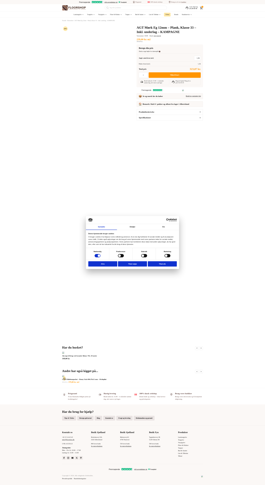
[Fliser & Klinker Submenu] (121, 15)
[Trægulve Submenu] (94, 15)
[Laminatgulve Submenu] (82, 15)
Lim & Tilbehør (153, 14)
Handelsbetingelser (80, 478)
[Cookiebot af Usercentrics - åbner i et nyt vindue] (168, 220)
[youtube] (72, 458)
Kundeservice (186, 14)
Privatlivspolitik (67, 478)
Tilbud (180, 456)
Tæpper (127, 14)
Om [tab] (163, 227)
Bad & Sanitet (139, 14)
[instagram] (68, 458)
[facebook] (64, 458)
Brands (176, 14)
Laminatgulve (77, 14)
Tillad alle (162, 264)
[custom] (81, 458)
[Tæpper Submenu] (131, 15)
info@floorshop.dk (68, 440)
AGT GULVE (157, 36)
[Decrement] (140, 75)
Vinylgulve (101, 14)
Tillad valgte (132, 264)
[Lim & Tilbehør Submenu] (159, 15)
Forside (64, 20)
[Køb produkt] (63, 353)
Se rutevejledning (96, 446)
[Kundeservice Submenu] (191, 15)
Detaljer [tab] (132, 227)
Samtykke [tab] (101, 227)
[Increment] (146, 75)
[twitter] (77, 458)
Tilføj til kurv (174, 75)
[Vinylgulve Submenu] (105, 15)
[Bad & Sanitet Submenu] (144, 15)
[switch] (121, 255)
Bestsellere (70, 20)
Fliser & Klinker (115, 14)
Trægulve (90, 14)
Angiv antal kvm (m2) (146, 58)
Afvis (103, 264)
